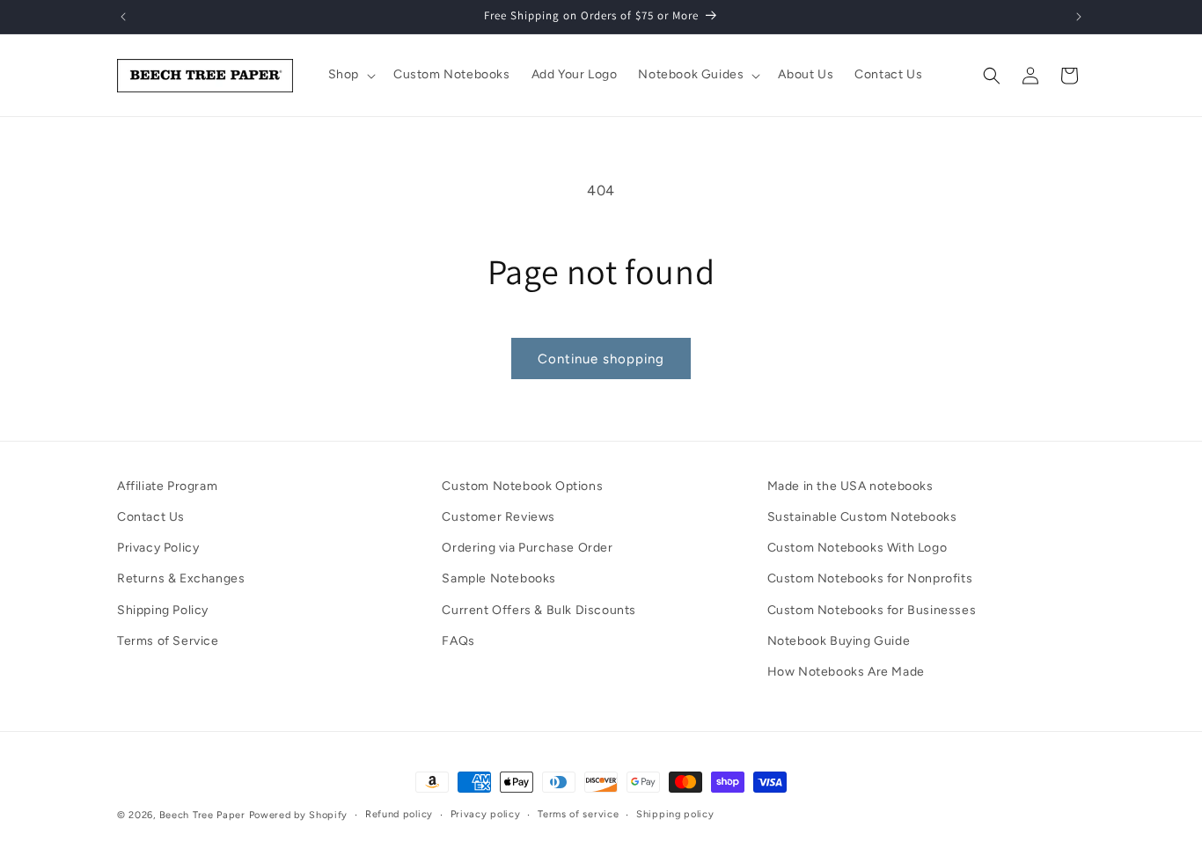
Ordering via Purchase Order (527, 547)
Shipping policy (675, 814)
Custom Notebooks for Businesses (872, 610)
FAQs (458, 640)
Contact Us (151, 516)
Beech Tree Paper (202, 815)
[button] (350, 74)
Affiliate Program (167, 486)
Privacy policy (486, 814)
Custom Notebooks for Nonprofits (870, 579)
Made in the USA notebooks (850, 486)
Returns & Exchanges (181, 579)
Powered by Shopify (298, 815)
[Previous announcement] (123, 16)
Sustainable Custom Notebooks (862, 516)
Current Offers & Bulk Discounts (539, 610)
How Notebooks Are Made (846, 671)
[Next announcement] (1078, 16)
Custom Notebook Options (522, 486)
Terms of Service (168, 640)
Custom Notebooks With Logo (857, 547)
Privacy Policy (158, 547)
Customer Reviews (498, 516)
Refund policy (399, 814)
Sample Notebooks (499, 579)
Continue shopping (601, 359)
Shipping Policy (163, 610)
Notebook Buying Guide (839, 640)
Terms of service (578, 814)
